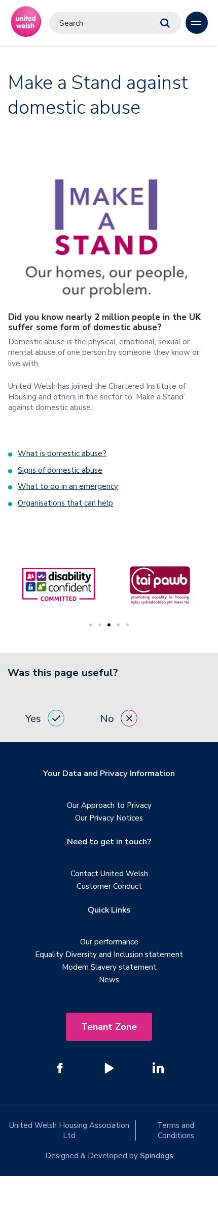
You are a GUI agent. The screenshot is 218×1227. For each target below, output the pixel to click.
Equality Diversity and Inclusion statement (109, 954)
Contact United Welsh (109, 874)
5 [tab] (127, 624)
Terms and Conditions (175, 1130)
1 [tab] (90, 624)
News (109, 980)
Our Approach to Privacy (109, 805)
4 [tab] (118, 624)
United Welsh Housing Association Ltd (69, 1130)
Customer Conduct (109, 886)
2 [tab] (99, 624)
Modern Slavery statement (109, 967)
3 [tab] (109, 624)
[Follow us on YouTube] (109, 1067)
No (107, 718)
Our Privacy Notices (109, 818)
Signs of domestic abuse (60, 470)
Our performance (109, 942)
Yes (33, 718)
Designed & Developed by (109, 1156)
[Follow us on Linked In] (158, 1067)
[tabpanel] (159, 585)
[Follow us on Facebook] (59, 1067)
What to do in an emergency (68, 486)
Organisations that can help (65, 503)
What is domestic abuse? (62, 453)
